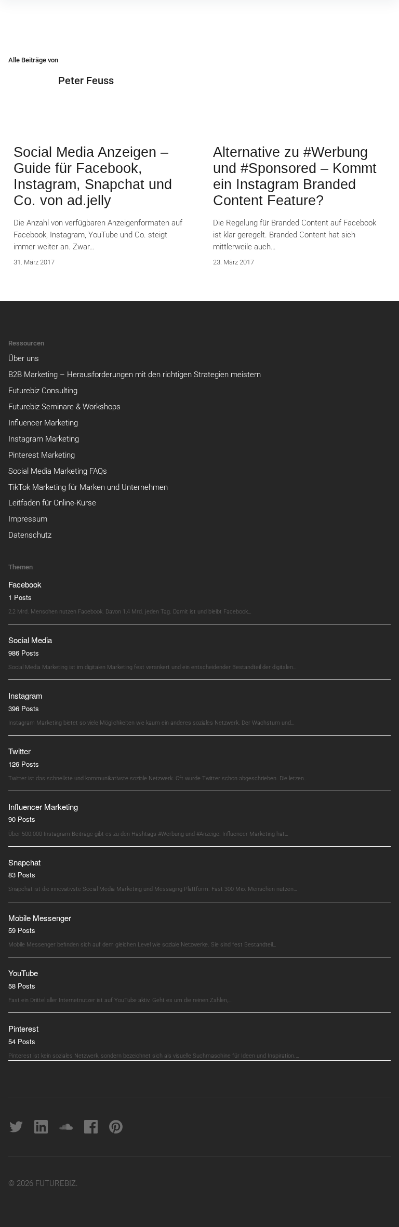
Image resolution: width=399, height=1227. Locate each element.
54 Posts (21, 1041)
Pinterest (23, 1028)
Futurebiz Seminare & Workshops (64, 406)
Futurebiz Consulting (42, 390)
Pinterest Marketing (41, 455)
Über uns (23, 358)
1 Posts (20, 597)
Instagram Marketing (43, 439)
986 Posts (23, 653)
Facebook (25, 584)
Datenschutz (29, 535)
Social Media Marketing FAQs (57, 471)
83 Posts (21, 874)
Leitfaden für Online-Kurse (52, 503)
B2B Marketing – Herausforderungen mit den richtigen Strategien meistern (134, 374)
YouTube (23, 972)
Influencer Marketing (43, 423)
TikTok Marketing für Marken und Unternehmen (88, 487)
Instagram (25, 695)
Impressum (27, 519)
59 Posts (21, 930)
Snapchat (24, 862)
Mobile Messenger (39, 917)
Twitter (19, 750)
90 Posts (21, 819)
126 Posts (23, 764)
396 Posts (23, 708)
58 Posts (21, 986)
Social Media (30, 639)
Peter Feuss (86, 80)
